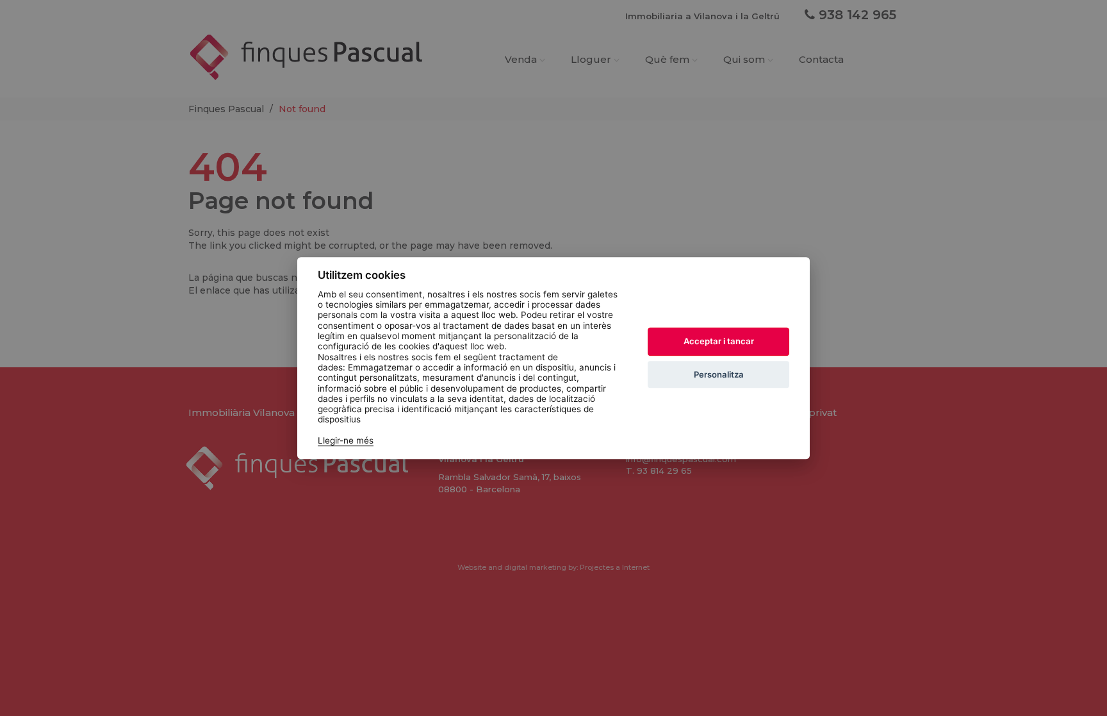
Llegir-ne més (345, 440)
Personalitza (719, 374)
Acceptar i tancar (719, 342)
